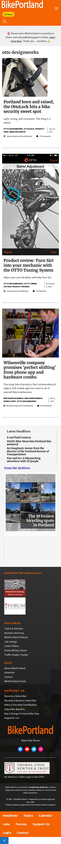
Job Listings (10, 641)
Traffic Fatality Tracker (16, 654)
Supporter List (11, 717)
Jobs (6, 824)
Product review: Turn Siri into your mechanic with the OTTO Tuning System (28, 265)
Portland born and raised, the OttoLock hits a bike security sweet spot (29, 106)
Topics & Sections (13, 628)
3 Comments (41, 291)
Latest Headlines (18, 431)
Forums (21, 824)
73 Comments (45, 136)
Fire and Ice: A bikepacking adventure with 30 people (24, 459)
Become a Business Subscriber (20, 700)
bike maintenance (33, 398)
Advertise (9, 672)
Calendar (45, 815)
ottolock (29, 129)
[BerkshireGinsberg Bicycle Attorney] (15, 595)
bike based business (14, 398)
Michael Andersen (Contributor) (20, 405)
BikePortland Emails (15, 681)
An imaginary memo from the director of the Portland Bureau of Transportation (28, 451)
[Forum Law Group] (15, 613)
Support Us (41, 824)
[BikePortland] (22, 5)
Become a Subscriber (15, 696)
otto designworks (13, 129)
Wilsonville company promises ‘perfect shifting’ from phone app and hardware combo (30, 370)
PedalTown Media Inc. (39, 787)
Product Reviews (21, 286)
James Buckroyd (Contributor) (19, 136)
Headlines (10, 815)
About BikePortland (14, 668)
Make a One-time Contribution (20, 704)
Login (7, 832)
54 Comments (46, 405)
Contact (8, 677)
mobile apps (10, 401)
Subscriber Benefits (14, 709)
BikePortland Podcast (16, 637)
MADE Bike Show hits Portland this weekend (29, 443)
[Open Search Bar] (4, 21)
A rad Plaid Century (19, 437)
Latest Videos (11, 646)
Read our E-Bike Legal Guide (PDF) (26, 776)
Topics (28, 815)
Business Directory (14, 633)
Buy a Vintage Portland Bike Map (21, 713)
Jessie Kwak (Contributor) (18, 291)
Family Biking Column (15, 650)
